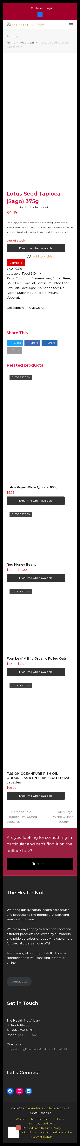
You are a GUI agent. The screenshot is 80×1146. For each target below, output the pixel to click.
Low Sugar (28, 288)
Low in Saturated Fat (52, 283)
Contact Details (41, 1136)
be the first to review (34, 207)
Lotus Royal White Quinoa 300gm (63, 816)
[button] (71, 25)
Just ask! (40, 864)
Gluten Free (61, 278)
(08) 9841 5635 (28, 1035)
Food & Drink (31, 273)
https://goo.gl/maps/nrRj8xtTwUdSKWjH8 (37, 1049)
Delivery (58, 1119)
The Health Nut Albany (40, 1108)
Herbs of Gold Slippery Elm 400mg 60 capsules (24, 816)
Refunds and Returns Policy (42, 1127)
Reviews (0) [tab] (36, 308)
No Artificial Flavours (42, 293)
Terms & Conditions (42, 1123)
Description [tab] (15, 308)
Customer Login (42, 8)
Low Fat (29, 283)
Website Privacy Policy (56, 1132)
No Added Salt (48, 288)
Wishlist (21, 1119)
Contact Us (19, 981)
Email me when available (36, 248)
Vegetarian (15, 297)
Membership (40, 1119)
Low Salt (13, 288)
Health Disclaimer (24, 1132)
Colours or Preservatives (33, 278)
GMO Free (14, 283)
